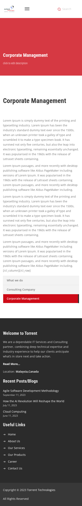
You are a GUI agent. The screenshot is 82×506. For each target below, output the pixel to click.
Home (12, 434)
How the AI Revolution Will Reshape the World (33, 401)
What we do (15, 280)
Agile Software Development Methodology (31, 391)
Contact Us (15, 468)
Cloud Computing (14, 411)
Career (12, 461)
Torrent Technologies (41, 490)
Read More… (11, 364)
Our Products (17, 455)
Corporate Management (23, 298)
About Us (14, 441)
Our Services (16, 448)
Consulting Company (21, 289)
